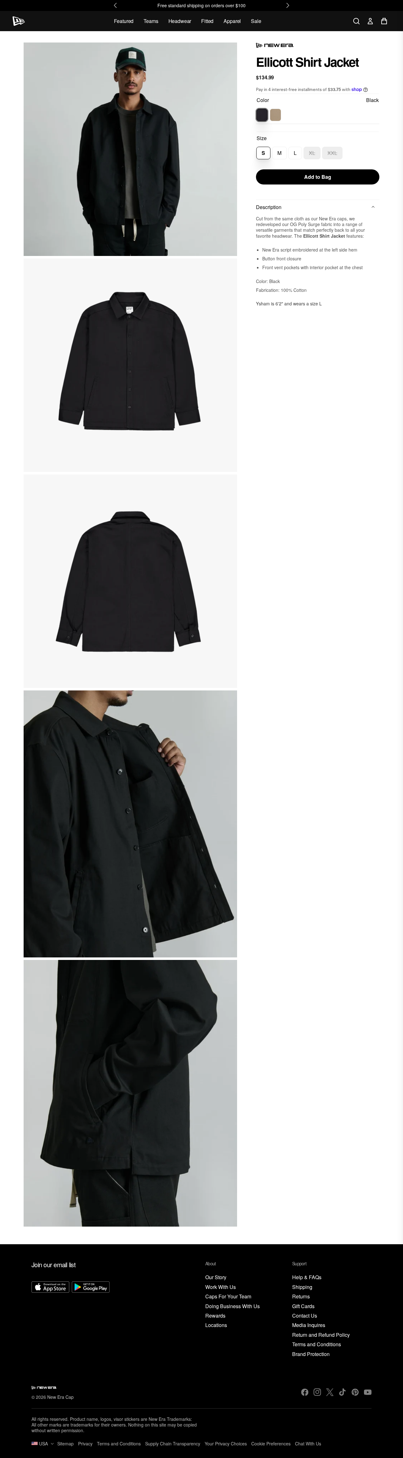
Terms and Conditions (316, 1344)
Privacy (85, 1443)
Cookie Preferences (271, 1443)
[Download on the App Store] (50, 1319)
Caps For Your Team (228, 1296)
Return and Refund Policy (321, 1335)
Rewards (215, 1316)
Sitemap (65, 1443)
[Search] (356, 21)
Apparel (232, 21)
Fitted (207, 21)
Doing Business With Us (232, 1306)
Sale (256, 21)
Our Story (215, 1277)
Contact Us (304, 1316)
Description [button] (268, 207)
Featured (124, 21)
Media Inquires (308, 1325)
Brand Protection (311, 1354)
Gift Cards (303, 1306)
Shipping (302, 1287)
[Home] (19, 21)
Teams (151, 21)
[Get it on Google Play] (91, 1319)
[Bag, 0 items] (384, 21)
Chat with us (308, 1443)
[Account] (370, 21)
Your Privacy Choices (226, 1443)
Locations (216, 1325)
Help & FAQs (306, 1277)
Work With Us (220, 1287)
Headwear (179, 21)
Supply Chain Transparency (172, 1443)
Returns (301, 1296)
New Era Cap (60, 1397)
